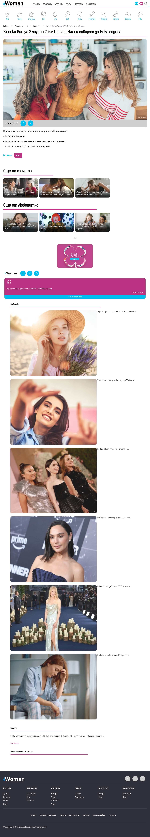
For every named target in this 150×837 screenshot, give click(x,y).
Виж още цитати (75, 297)
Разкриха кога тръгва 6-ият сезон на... (113, 449)
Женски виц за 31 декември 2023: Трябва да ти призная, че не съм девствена (56, 193)
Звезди (101, 794)
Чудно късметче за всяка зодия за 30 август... (116, 380)
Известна (79, 4)
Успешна (59, 4)
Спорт (5, 801)
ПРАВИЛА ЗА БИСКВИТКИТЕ (69, 815)
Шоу (100, 797)
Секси (68, 4)
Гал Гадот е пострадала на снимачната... (114, 517)
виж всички (14, 743)
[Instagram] (37, 273)
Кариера (54, 794)
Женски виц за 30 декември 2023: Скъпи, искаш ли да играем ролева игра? (92, 193)
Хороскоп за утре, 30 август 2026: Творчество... (117, 311)
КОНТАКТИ (112, 815)
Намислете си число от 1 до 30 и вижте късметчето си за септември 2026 (20, 226)
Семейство (31, 794)
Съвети (78, 794)
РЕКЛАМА (86, 815)
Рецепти (30, 801)
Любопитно (127, 794)
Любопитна (91, 4)
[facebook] (23, 273)
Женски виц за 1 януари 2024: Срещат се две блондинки (19, 193)
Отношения (79, 797)
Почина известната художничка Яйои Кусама (55, 227)
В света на (55, 801)
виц (18, 155)
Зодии (53, 804)
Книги (125, 797)
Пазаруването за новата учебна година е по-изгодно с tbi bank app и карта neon (90, 226)
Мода (5, 804)
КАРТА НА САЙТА (99, 815)
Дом (28, 797)
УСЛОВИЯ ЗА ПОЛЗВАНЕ (48, 815)
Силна (53, 797)
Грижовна (47, 4)
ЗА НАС (33, 815)
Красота (6, 797)
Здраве (5, 794)
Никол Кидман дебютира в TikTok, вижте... (114, 586)
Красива (36, 4)
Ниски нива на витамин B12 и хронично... (113, 655)
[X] (30, 273)
